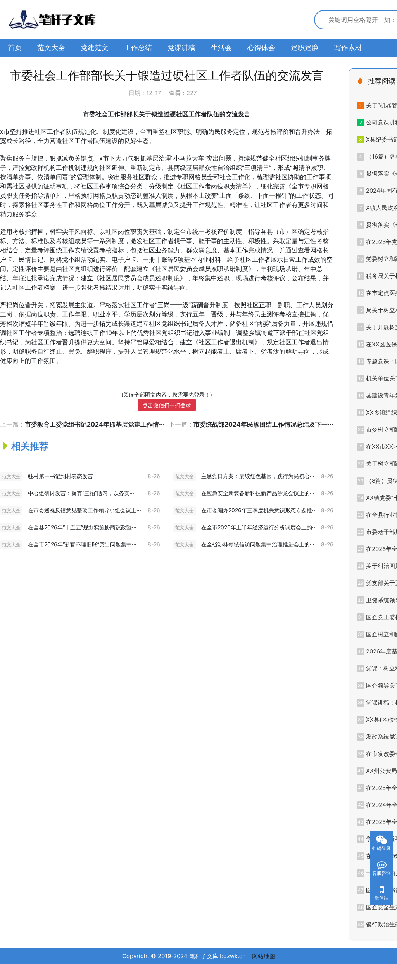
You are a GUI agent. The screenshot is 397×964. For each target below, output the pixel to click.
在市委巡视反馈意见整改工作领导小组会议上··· (84, 510)
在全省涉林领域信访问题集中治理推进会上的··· (257, 544)
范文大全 (51, 47)
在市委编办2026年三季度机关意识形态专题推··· (259, 510)
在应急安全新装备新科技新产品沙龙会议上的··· (257, 493)
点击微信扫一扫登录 (166, 405)
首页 (15, 47)
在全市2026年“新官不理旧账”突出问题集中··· (82, 544)
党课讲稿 (181, 47)
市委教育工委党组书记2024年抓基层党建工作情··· (95, 424)
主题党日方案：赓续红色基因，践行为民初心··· (257, 476)
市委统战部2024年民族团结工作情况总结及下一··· (263, 424)
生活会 (221, 47)
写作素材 (348, 47)
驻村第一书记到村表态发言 (60, 476)
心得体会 (261, 47)
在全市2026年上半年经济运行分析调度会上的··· (259, 527)
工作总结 (138, 47)
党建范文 (95, 47)
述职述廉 (305, 47)
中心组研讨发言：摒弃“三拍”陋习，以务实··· (81, 493)
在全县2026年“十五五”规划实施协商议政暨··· (82, 527)
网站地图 (263, 956)
